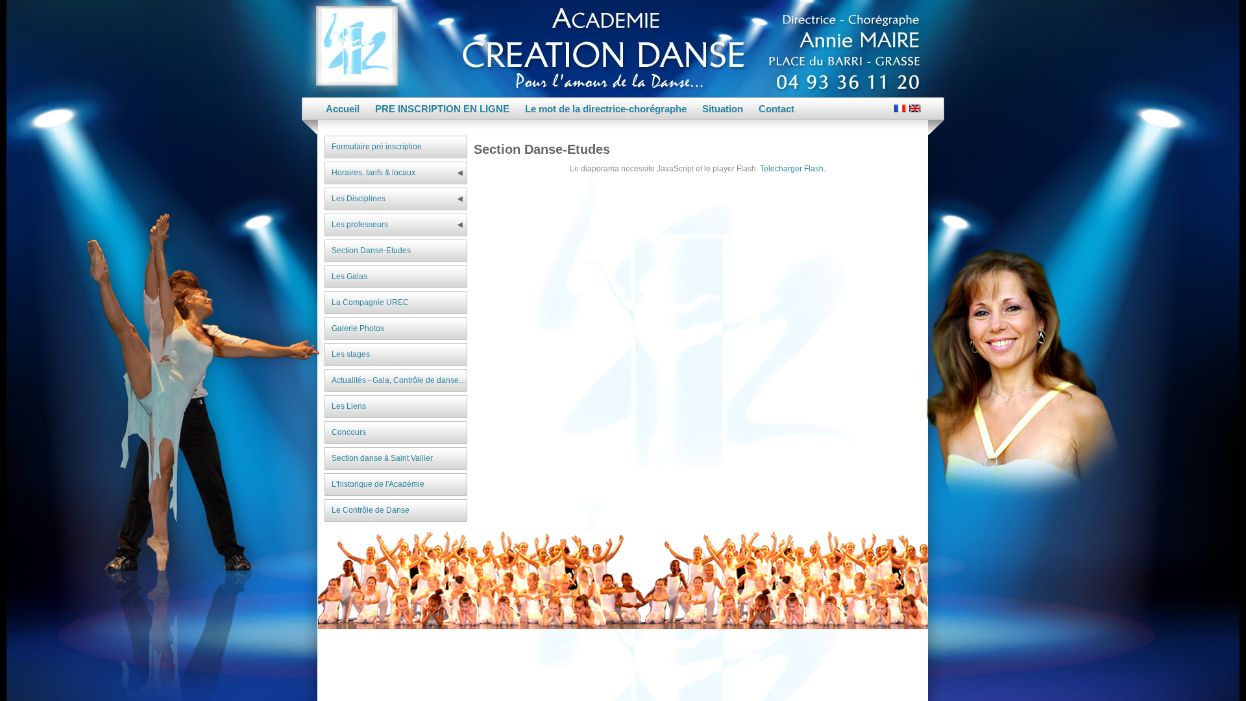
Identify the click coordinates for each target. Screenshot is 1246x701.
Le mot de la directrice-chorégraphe (606, 108)
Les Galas (349, 276)
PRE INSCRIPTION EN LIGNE (442, 108)
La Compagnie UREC (370, 302)
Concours (349, 432)
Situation (722, 108)
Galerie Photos (358, 328)
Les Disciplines (358, 198)
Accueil (343, 108)
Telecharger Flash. (792, 168)
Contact (776, 108)
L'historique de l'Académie (378, 484)
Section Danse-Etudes (371, 250)
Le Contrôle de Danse (370, 510)
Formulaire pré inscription (377, 146)
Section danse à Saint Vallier (382, 458)
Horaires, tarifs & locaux (373, 172)
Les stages (351, 354)
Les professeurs (360, 224)
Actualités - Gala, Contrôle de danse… (399, 380)
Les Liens (349, 406)
